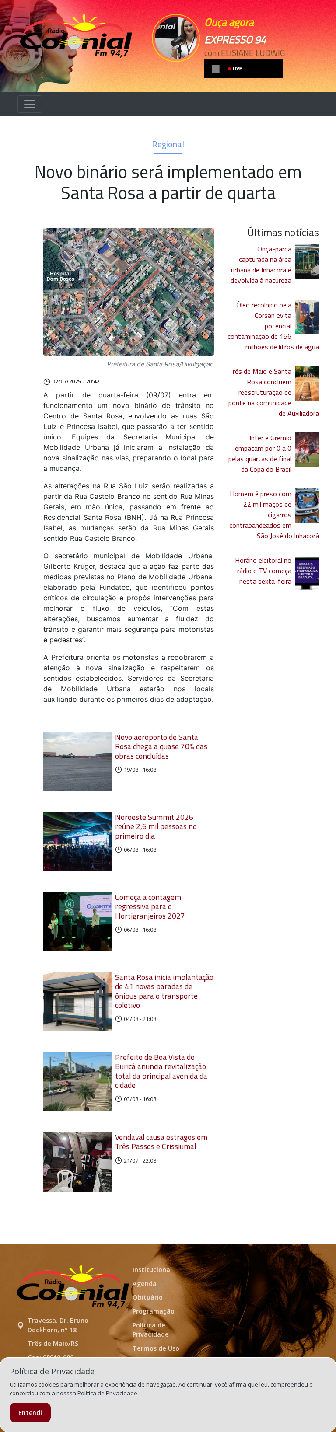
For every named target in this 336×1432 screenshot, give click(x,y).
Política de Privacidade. (108, 1393)
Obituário (148, 1297)
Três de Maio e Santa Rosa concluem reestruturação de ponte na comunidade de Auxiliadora (273, 392)
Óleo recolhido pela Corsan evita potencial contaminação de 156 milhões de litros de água (273, 326)
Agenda (145, 1283)
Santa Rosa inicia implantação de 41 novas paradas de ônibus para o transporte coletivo (164, 990)
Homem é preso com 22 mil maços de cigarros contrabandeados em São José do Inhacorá (274, 514)
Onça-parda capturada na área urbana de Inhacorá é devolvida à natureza (261, 265)
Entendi (30, 1412)
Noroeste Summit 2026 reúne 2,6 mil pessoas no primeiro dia (156, 826)
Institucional (152, 1269)
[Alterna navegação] (30, 104)
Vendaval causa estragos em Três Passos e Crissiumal (161, 1141)
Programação (154, 1311)
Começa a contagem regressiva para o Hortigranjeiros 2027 (150, 906)
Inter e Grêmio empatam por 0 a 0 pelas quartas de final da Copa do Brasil (259, 453)
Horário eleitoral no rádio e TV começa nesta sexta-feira (263, 570)
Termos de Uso (156, 1348)
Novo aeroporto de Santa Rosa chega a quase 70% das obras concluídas (161, 746)
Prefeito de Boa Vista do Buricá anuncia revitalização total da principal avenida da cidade (161, 1071)
